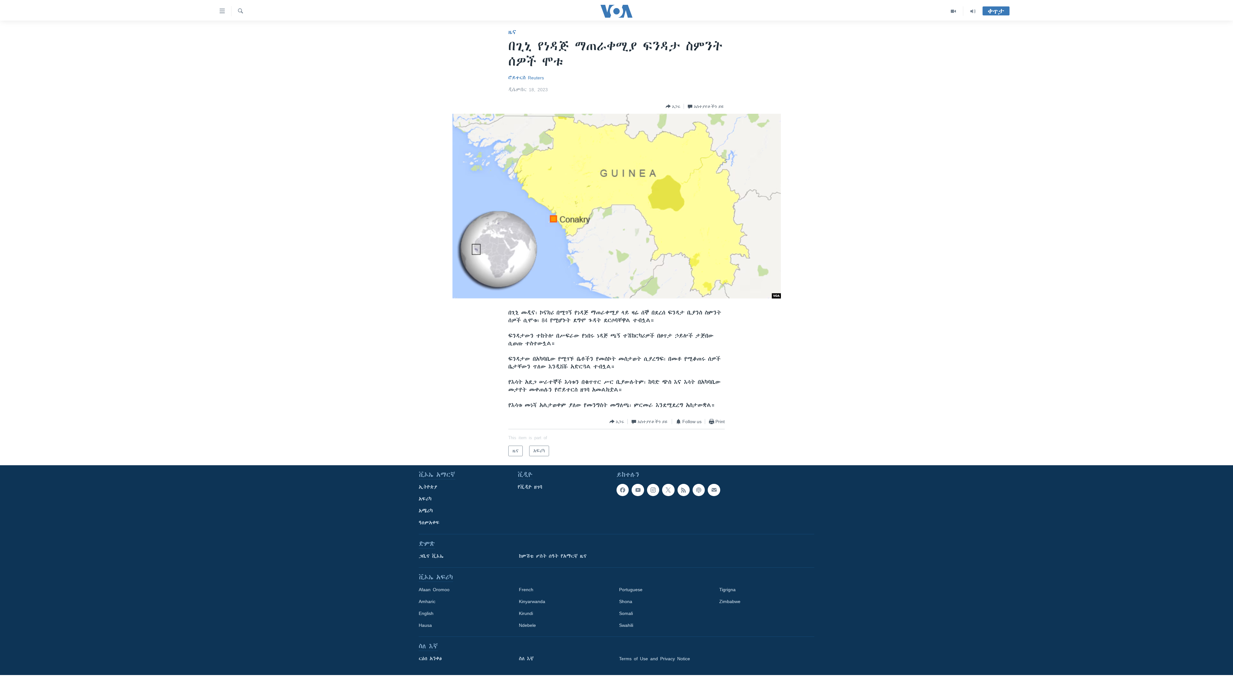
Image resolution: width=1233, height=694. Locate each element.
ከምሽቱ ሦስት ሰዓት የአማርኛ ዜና (553, 556)
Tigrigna (727, 589)
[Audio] (973, 11)
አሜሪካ (426, 511)
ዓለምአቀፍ (429, 523)
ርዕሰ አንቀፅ (430, 659)
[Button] (673, 106)
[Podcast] (699, 490)
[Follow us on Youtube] (638, 490)
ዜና (512, 32)
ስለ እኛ (526, 659)
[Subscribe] (714, 490)
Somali (626, 613)
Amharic (427, 601)
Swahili (626, 625)
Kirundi (526, 613)
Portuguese (631, 589)
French (526, 589)
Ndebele (527, 625)
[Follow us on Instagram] (653, 490)
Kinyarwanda (532, 601)
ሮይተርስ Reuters (526, 78)
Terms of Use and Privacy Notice (654, 659)
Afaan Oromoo (434, 589)
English (426, 613)
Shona (625, 601)
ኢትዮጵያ (428, 487)
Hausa (425, 625)
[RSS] (684, 490)
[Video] (953, 11)
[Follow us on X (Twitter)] (668, 490)
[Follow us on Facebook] (622, 490)
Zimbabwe (729, 601)
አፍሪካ (425, 499)
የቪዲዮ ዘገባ (530, 487)
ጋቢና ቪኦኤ (431, 556)
